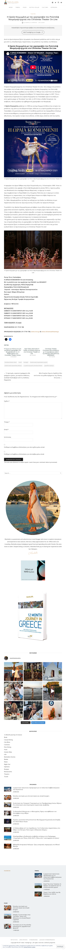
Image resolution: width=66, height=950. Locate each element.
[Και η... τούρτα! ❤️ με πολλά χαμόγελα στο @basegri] (13, 710)
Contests (7, 745)
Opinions (54, 7)
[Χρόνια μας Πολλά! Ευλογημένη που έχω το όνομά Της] (52, 671)
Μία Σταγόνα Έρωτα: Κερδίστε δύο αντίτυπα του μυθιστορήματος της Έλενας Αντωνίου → (48, 375)
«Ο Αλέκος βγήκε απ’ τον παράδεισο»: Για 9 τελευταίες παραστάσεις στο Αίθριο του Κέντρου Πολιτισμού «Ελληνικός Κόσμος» (36, 829)
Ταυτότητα (13, 940)
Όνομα (7, 422)
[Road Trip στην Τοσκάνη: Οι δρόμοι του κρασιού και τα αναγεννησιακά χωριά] (38, 885)
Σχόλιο (6, 401)
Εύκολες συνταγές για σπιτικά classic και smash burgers (31, 796)
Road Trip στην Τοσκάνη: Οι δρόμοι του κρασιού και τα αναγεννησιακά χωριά (52, 885)
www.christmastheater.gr (50, 332)
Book (5, 737)
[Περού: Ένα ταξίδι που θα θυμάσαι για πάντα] (38, 894)
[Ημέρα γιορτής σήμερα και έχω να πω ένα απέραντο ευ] (33, 710)
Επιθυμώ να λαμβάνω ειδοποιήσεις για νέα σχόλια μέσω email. (24, 447)
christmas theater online (10, 362)
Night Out (7, 764)
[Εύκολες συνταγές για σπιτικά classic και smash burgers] (7, 797)
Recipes (6, 769)
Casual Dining (8, 740)
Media (6, 759)
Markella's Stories (9, 757)
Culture (45, 7)
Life (5, 754)
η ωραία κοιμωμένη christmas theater (33, 365)
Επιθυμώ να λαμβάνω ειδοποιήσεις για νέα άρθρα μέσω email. (24, 454)
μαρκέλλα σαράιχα (49, 365)
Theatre (33, 14)
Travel (17, 7)
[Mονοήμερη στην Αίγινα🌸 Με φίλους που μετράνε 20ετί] (13, 691)
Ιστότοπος (7, 437)
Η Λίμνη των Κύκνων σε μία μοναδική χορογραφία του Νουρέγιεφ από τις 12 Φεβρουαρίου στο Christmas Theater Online (12, 352)
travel (20, 362)
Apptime (52, 942)
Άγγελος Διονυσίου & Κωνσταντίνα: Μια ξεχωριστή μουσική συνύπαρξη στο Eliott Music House (36, 820)
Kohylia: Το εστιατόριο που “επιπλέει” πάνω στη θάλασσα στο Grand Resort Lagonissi (22, 917)
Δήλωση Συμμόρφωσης (47, 940)
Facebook (7, 870)
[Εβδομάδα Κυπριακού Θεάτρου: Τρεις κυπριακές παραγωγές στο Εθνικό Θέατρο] (7, 846)
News (11, 7)
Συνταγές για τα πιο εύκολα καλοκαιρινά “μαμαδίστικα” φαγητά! (22, 926)
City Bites (7, 742)
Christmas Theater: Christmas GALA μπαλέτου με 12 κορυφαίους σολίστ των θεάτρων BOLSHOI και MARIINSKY (51, 352)
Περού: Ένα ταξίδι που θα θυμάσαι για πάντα (51, 893)
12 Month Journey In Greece (13, 735)
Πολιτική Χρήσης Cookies (29, 947)
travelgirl (26, 362)
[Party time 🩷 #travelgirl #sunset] (33, 691)
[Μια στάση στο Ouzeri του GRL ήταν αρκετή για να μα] (52, 691)
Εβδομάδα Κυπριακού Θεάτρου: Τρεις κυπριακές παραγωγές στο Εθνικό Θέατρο (36, 845)
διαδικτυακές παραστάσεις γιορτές (38, 362)
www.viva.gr (35, 332)
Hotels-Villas (34, 7)
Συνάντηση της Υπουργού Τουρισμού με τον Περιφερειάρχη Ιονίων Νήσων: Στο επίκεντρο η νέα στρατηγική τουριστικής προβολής (37, 804)
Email (6, 429)
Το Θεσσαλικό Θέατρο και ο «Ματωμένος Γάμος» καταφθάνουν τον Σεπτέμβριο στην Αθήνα (35, 812)
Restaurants (8, 771)
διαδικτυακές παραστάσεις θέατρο (13, 365)
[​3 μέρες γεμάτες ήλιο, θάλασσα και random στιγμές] (52, 710)
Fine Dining (7, 747)
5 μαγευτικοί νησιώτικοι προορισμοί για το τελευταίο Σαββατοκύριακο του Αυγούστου (36, 788)
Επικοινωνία (33, 940)
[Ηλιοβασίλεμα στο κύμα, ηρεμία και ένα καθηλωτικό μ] (13, 671)
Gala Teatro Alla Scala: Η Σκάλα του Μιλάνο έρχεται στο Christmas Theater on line (32, 351)
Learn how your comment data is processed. (43, 462)
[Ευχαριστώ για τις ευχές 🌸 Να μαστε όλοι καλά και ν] (33, 671)
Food (24, 7)
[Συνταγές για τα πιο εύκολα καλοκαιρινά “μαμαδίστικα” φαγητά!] (7, 926)
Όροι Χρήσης (23, 940)
